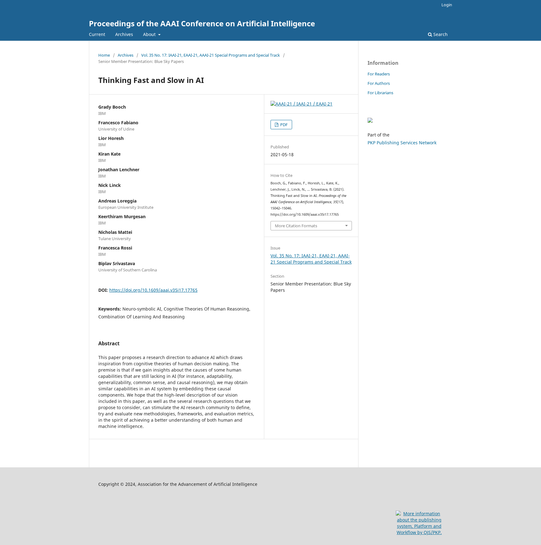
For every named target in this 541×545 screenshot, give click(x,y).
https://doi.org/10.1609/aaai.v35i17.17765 (153, 290)
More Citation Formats (296, 226)
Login (446, 5)
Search (440, 34)
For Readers (379, 74)
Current (97, 34)
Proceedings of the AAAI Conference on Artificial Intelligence (202, 23)
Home (104, 55)
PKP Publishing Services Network (402, 143)
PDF (283, 124)
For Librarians (380, 92)
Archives (124, 34)
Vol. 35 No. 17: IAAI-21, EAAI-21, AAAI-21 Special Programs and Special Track (210, 55)
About (150, 34)
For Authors (379, 83)
